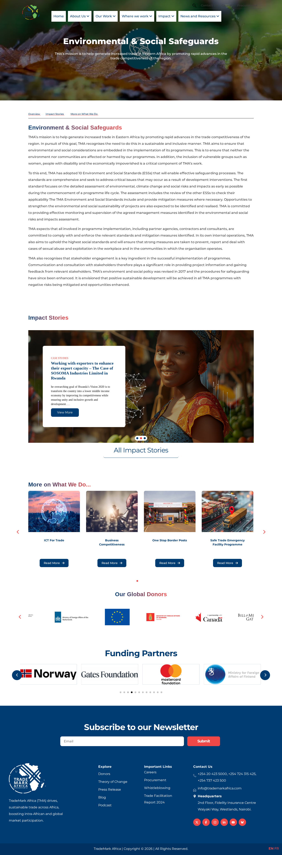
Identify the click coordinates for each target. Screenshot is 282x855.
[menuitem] (79, 16)
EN (271, 848)
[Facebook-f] (206, 822)
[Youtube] (233, 822)
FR (276, 848)
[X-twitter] (197, 822)
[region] (141, 386)
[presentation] (18, 532)
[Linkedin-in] (224, 822)
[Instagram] (215, 822)
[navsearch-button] (194, 6)
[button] (137, 438)
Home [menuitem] (58, 16)
